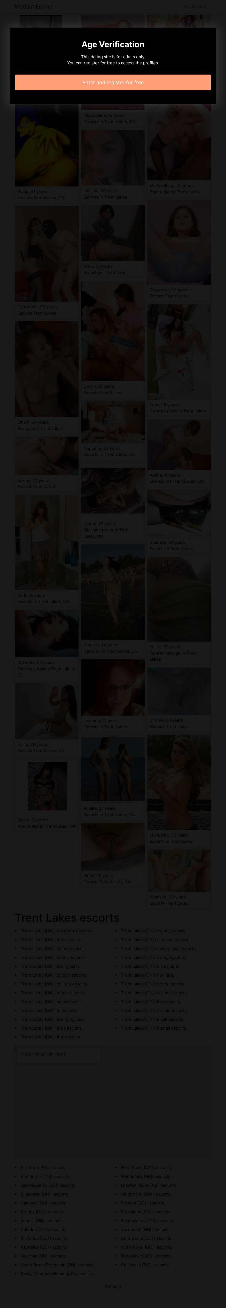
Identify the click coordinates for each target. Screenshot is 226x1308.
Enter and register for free (113, 82)
